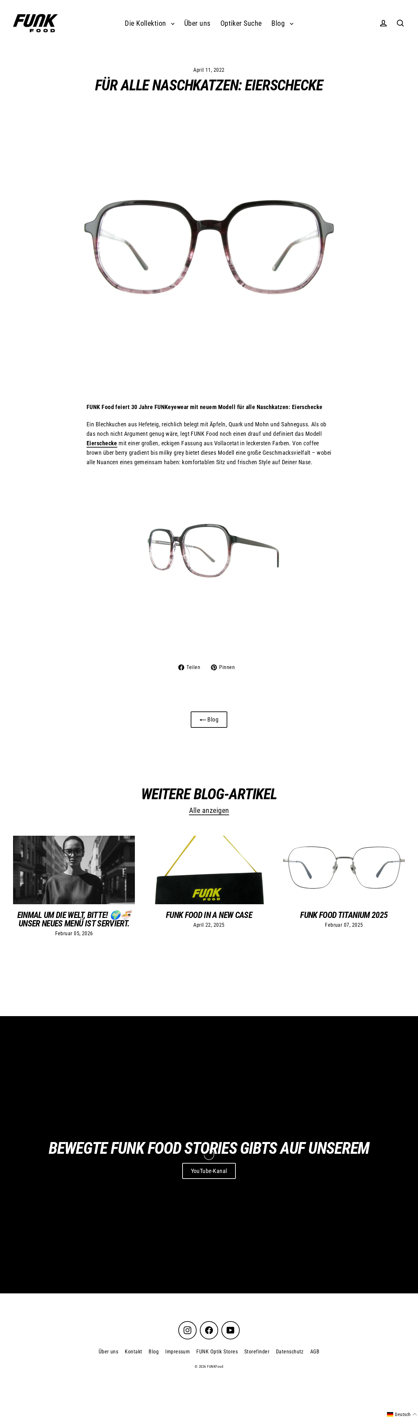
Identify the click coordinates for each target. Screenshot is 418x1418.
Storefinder (256, 1352)
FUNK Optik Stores (217, 1352)
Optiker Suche (241, 23)
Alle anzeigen (209, 810)
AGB (314, 1352)
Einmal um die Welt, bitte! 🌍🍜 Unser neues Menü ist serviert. (74, 919)
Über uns (197, 23)
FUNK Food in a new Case (209, 915)
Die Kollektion (146, 23)
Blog (278, 23)
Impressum (177, 1352)
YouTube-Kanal (209, 1170)
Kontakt (133, 1352)
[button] (402, 1414)
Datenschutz (290, 1352)
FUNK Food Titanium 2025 (344, 915)
